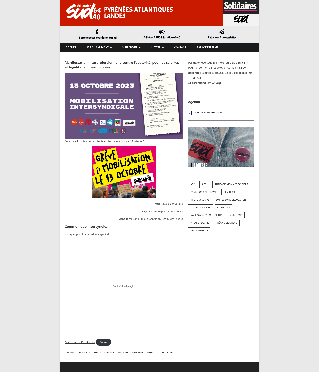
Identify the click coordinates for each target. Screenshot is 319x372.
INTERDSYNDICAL (107, 352)
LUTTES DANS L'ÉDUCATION (231, 200)
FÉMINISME (230, 192)
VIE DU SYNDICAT (98, 47)
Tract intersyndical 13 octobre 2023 (80, 342)
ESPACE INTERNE (207, 47)
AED (192, 184)
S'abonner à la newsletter (221, 37)
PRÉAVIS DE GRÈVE (166, 352)
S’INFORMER (129, 47)
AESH (205, 184)
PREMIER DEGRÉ (199, 223)
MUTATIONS (236, 215)
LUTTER (156, 47)
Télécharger (103, 342)
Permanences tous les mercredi (98, 38)
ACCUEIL (71, 47)
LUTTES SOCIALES (123, 352)
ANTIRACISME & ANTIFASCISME (232, 184)
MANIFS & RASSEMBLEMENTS (144, 352)
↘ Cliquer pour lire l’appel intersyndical (87, 234)
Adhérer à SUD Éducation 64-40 (162, 37)
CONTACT (180, 47)
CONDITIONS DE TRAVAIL (88, 352)
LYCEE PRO (223, 207)
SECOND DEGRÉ (199, 230)
